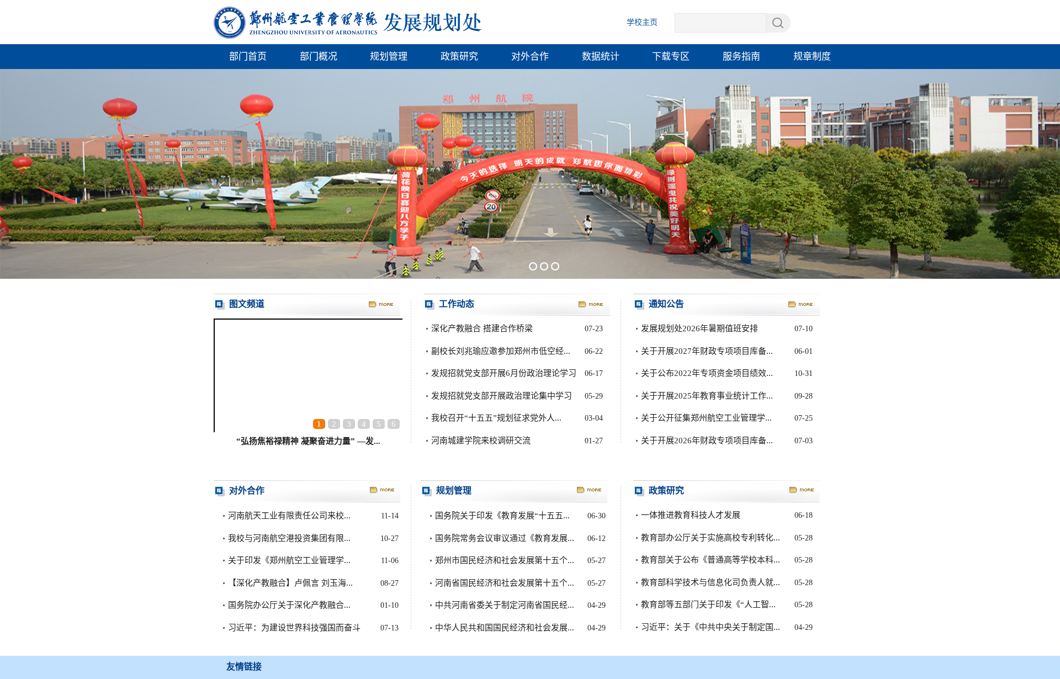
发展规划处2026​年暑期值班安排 (699, 328)
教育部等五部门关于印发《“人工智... (708, 604)
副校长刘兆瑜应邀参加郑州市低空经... (500, 351)
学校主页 (642, 22)
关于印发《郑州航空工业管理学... (289, 560)
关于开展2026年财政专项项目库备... (707, 440)
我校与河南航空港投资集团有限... (289, 538)
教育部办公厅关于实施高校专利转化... (710, 537)
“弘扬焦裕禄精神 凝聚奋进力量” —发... (308, 441)
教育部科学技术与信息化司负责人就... (710, 582)
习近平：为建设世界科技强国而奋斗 (294, 627)
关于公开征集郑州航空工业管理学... (706, 417)
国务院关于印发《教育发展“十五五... (502, 515)
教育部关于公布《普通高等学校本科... (710, 559)
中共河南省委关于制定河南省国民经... (504, 605)
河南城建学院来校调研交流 (481, 440)
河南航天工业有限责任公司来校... (289, 515)
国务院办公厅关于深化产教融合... (289, 605)
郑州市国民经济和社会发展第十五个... (504, 560)
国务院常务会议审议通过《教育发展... (504, 538)
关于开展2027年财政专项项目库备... (707, 351)
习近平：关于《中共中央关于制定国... (710, 627)
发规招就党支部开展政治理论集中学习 (501, 395)
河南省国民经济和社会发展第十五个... (504, 583)
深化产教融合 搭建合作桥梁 (482, 328)
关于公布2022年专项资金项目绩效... (707, 373)
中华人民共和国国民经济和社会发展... (504, 627)
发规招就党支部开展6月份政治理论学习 (503, 373)
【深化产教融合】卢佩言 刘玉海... (290, 583)
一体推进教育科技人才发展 (690, 515)
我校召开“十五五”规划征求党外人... (496, 417)
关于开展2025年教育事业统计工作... (707, 395)
